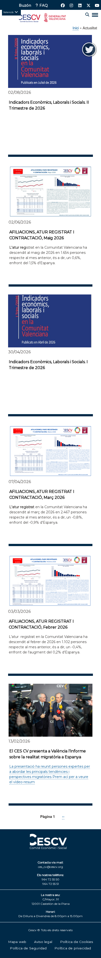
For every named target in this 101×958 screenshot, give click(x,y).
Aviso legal (43, 942)
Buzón (25, 5)
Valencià (8, 12)
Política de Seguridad (28, 948)
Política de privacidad (72, 948)
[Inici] (42, 18)
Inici (76, 27)
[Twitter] (89, 49)
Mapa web (17, 942)
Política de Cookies (76, 942)
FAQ (43, 5)
